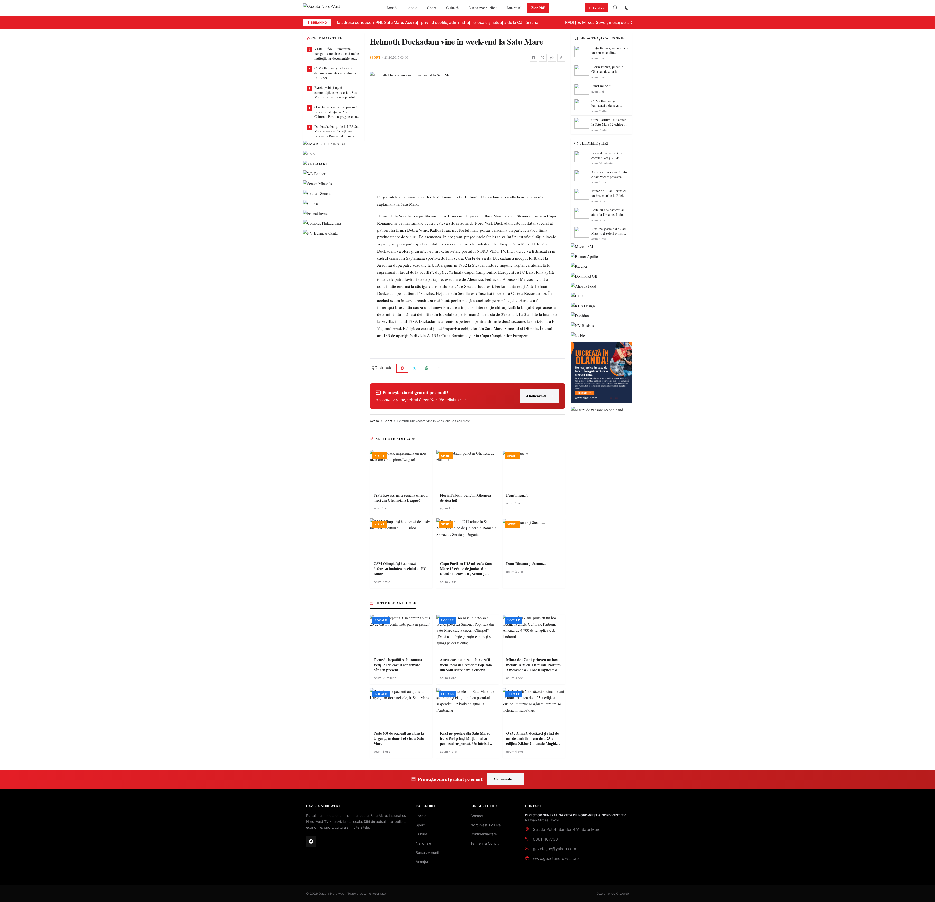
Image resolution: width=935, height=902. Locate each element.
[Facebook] (533, 58)
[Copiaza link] (561, 58)
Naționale (423, 843)
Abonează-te (536, 396)
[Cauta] (615, 8)
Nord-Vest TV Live (485, 825)
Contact (476, 816)
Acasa (374, 421)
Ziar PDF (538, 8)
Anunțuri (422, 861)
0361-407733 (545, 839)
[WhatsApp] (552, 58)
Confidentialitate (483, 834)
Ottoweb (622, 893)
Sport (431, 8)
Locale (411, 8)
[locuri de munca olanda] (601, 372)
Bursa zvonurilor (482, 8)
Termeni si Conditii (485, 843)
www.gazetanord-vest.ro (556, 858)
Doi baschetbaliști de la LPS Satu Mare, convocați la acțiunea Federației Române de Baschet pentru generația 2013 (337, 131)
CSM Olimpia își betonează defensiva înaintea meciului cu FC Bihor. (335, 73)
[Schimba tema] (627, 8)
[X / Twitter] (543, 58)
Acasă (391, 8)
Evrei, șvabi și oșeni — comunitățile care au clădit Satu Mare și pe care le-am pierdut (336, 92)
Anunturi (513, 8)
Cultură (452, 8)
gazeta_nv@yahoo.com (554, 848)
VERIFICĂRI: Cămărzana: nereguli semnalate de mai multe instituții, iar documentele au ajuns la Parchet (336, 54)
